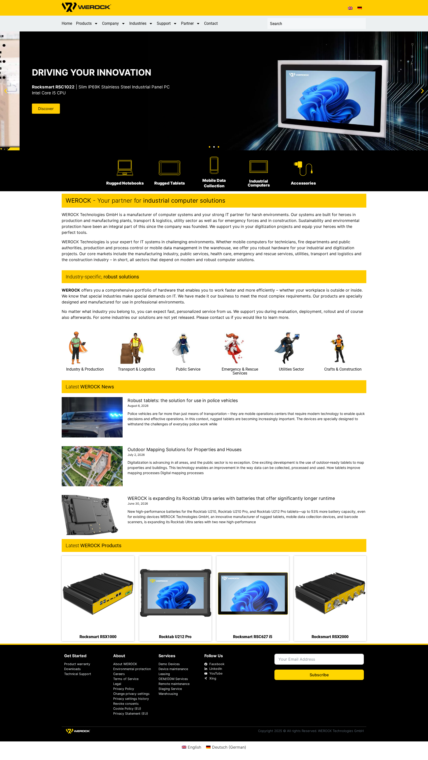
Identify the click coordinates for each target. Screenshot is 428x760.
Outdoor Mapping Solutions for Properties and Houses (184, 449)
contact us (220, 317)
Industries (137, 23)
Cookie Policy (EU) (127, 708)
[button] (5, 91)
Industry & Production (85, 369)
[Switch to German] (359, 7)
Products (84, 23)
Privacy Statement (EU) (130, 713)
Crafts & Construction (343, 369)
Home (67, 23)
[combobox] (317, 23)
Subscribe (319, 674)
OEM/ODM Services (173, 679)
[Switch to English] (350, 7)
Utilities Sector (291, 369)
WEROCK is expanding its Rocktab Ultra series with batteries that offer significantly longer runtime (231, 498)
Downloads (72, 669)
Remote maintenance (174, 684)
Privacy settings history (131, 699)
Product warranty (77, 664)
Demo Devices (169, 664)
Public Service (188, 369)
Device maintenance (173, 669)
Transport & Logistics (136, 369)
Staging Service (170, 689)
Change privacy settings (131, 694)
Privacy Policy (123, 689)
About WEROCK (125, 664)
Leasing (164, 674)
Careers (119, 674)
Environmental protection (132, 669)
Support (164, 23)
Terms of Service (125, 679)
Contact (211, 23)
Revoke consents (126, 704)
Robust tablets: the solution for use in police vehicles (183, 400)
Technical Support (77, 674)
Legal (117, 684)
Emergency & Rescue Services (240, 371)
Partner (187, 23)
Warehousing (168, 694)
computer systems (175, 214)
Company (110, 23)
